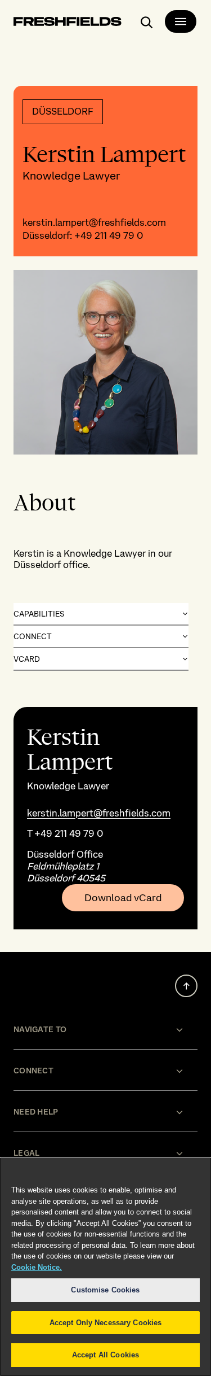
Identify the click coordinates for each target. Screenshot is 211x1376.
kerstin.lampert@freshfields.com (94, 222)
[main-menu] (180, 21)
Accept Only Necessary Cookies (106, 1322)
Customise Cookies (105, 1290)
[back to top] (186, 986)
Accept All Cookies (105, 1355)
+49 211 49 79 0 (108, 235)
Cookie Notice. (36, 1267)
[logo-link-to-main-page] (68, 23)
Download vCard (122, 898)
